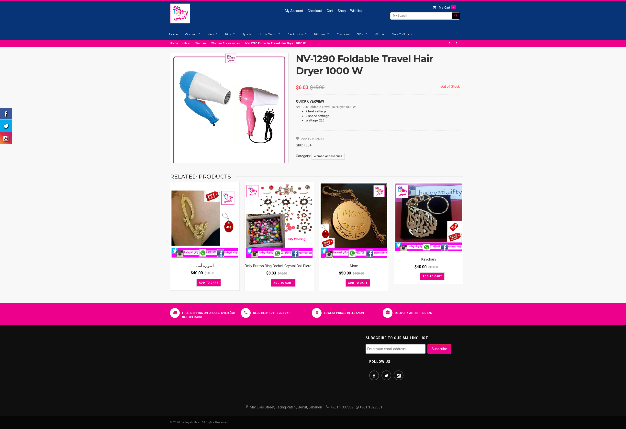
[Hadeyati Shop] (180, 13)
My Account (294, 11)
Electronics (295, 34)
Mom (354, 266)
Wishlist (356, 11)
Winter (379, 34)
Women (190, 34)
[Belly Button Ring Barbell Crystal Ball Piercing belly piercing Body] (279, 220)
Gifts (360, 34)
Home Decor (267, 34)
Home (173, 34)
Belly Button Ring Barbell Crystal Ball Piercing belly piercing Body (296, 266)
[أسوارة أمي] (204, 220)
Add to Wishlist (312, 138)
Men (211, 34)
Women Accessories (225, 43)
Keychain (428, 259)
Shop (342, 11)
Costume (342, 34)
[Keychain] (428, 217)
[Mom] (354, 220)
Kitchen (319, 34)
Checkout (315, 11)
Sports (246, 34)
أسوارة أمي (205, 265)
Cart (330, 11)
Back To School (402, 34)
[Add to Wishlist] (192, 282)
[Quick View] (234, 254)
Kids (228, 34)
